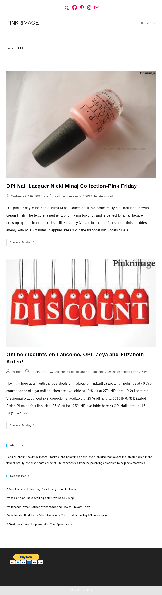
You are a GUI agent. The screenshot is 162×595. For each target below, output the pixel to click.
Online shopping (119, 371)
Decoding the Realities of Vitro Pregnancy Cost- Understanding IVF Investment (57, 515)
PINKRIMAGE (22, 23)
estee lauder (80, 371)
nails (78, 196)
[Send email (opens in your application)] (96, 7)
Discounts (61, 371)
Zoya (145, 371)
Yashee (16, 196)
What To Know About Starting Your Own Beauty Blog (40, 498)
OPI (20, 48)
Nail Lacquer (63, 196)
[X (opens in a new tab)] (67, 7)
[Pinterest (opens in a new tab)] (82, 7)
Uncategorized (103, 196)
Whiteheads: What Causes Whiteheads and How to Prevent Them (48, 506)
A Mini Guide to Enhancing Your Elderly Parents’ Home (41, 489)
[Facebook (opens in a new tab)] (75, 7)
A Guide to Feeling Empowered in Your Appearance (39, 524)
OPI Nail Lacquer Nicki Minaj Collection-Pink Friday (71, 186)
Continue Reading (24, 243)
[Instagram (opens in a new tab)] (89, 7)
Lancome (98, 371)
